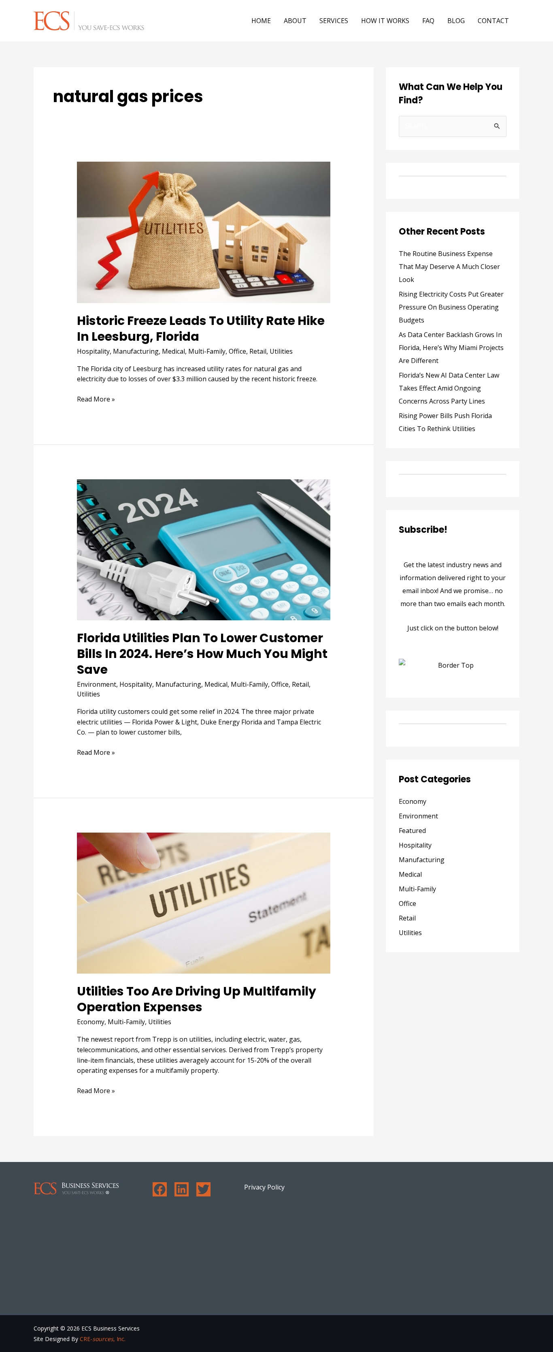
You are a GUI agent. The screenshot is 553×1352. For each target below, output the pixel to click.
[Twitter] (203, 1189)
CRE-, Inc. (102, 1339)
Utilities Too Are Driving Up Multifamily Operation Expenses (196, 999)
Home (261, 20)
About (295, 20)
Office (237, 351)
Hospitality (93, 351)
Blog (456, 20)
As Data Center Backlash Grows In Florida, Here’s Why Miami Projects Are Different (451, 347)
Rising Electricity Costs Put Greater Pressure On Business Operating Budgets (451, 307)
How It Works (385, 20)
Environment (96, 684)
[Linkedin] (181, 1189)
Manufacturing (136, 351)
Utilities (281, 351)
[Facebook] (160, 1189)
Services (333, 20)
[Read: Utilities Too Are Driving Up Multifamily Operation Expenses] (204, 902)
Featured (412, 830)
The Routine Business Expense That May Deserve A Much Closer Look (449, 266)
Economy (90, 1021)
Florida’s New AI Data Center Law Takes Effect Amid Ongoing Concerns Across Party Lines (449, 388)
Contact (493, 20)
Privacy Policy (264, 1187)
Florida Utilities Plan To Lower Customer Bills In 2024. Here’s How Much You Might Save (202, 653)
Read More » (96, 399)
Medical (173, 351)
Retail (257, 351)
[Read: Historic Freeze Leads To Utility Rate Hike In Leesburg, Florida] (204, 231)
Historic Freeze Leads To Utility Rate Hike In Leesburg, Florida (201, 328)
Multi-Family (206, 351)
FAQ (428, 20)
